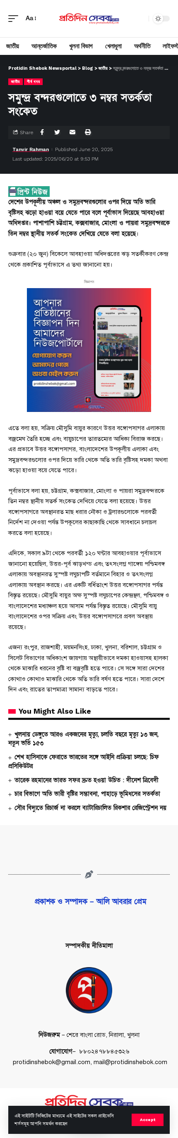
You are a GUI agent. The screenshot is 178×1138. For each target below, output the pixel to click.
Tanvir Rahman (30, 149)
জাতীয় (15, 81)
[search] (140, 18)
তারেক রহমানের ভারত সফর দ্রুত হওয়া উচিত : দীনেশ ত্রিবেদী (86, 780)
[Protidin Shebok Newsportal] (89, 18)
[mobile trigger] (15, 18)
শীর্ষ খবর (33, 81)
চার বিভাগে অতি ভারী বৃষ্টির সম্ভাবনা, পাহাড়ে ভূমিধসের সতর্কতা (87, 794)
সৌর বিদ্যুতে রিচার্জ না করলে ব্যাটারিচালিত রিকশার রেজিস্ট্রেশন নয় (90, 808)
